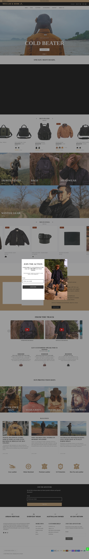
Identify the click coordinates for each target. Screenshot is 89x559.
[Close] (65, 260)
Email (23, 278)
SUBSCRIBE (33, 287)
